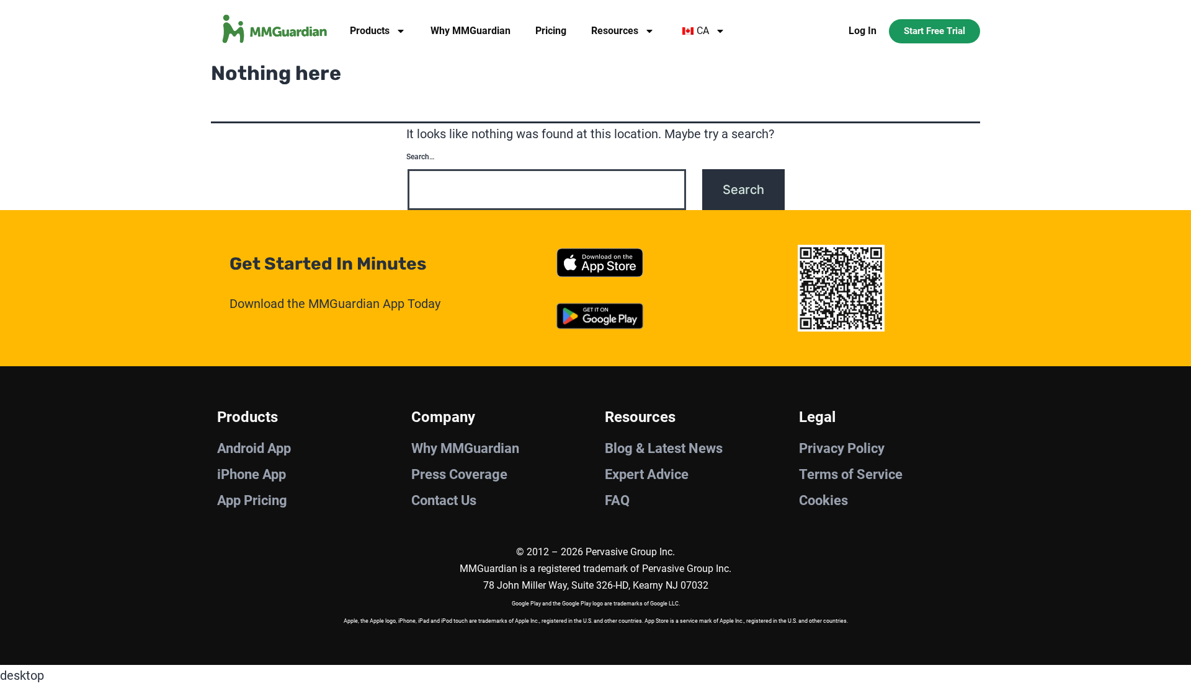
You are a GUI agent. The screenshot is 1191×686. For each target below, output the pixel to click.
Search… (420, 156)
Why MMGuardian (470, 31)
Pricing (550, 31)
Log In (863, 31)
